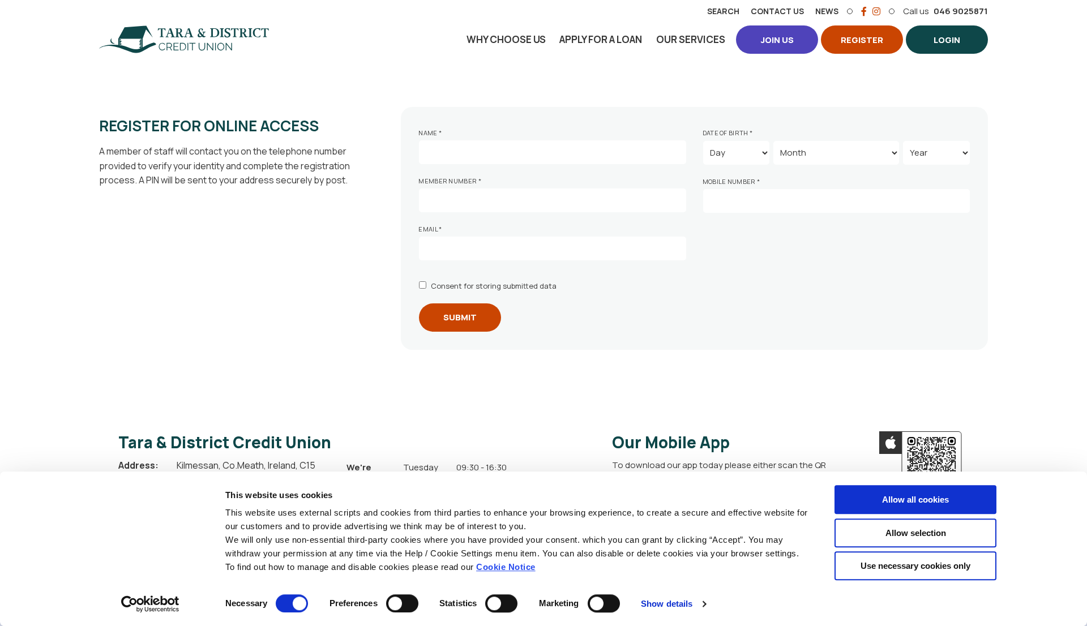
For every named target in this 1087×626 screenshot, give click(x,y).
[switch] (402, 603)
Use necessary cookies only (915, 566)
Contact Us (777, 11)
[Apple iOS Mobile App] (920, 461)
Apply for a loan (600, 39)
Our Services (690, 39)
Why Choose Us (506, 39)
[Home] (184, 39)
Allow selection (915, 533)
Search (723, 11)
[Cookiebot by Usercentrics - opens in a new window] (150, 603)
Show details (666, 603)
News (826, 11)
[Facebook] (864, 11)
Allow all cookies (915, 499)
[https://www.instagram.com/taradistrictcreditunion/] (876, 11)
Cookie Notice (506, 567)
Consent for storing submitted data (494, 286)
